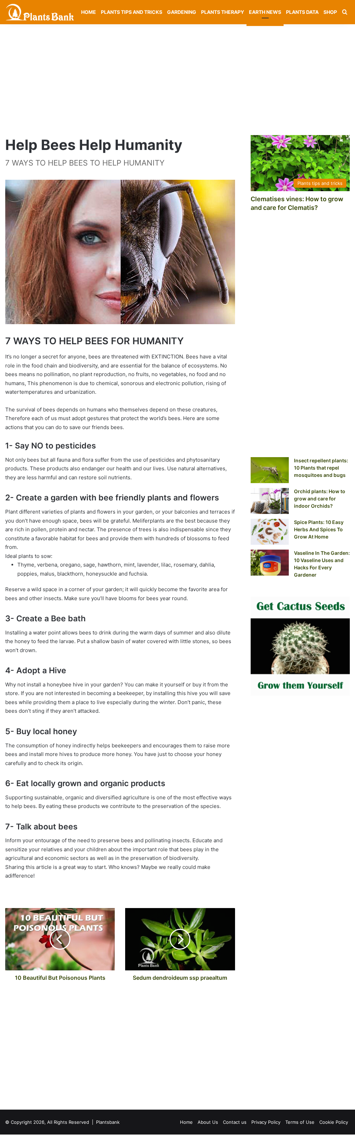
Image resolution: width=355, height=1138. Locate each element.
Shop (330, 12)
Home (88, 12)
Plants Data (302, 12)
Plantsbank (108, 1122)
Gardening (181, 12)
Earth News (265, 12)
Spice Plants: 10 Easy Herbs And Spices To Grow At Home (319, 529)
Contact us (234, 1122)
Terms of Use (299, 1122)
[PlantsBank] (40, 12)
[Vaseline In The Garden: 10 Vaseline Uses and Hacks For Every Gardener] (270, 563)
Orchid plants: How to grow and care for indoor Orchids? (319, 498)
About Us (208, 1122)
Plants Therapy (222, 12)
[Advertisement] (177, 76)
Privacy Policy (265, 1122)
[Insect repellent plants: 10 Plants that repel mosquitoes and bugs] (270, 470)
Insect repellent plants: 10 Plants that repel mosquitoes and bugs (321, 467)
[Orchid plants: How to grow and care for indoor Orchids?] (270, 501)
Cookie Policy (333, 1122)
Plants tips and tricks (131, 12)
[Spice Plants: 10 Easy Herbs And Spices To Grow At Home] (270, 532)
